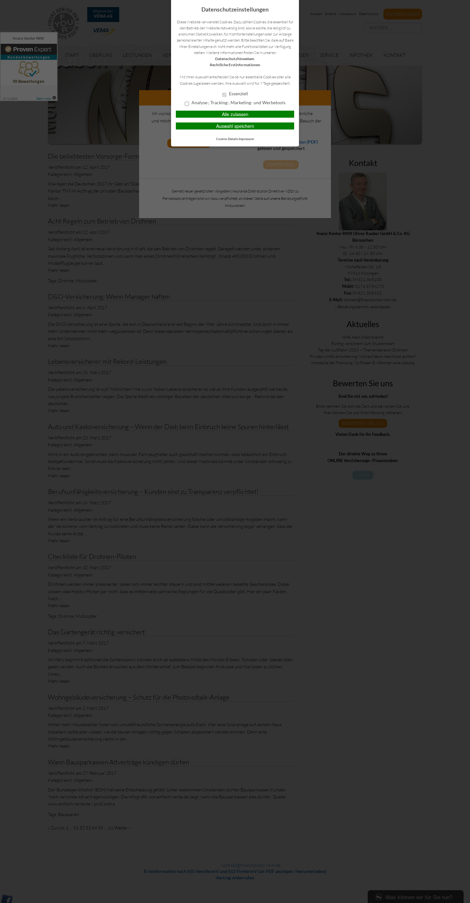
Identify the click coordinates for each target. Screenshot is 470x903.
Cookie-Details (227, 139)
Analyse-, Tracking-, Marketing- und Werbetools (238, 102)
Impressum (246, 139)
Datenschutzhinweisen (234, 58)
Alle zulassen (235, 114)
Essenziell (238, 93)
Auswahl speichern (235, 126)
